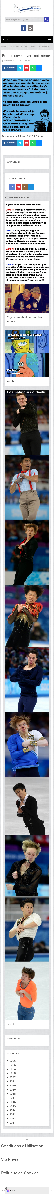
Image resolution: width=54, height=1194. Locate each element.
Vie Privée (10, 1159)
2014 (13, 1110)
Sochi (10, 1024)
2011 (13, 1122)
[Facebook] (12, 187)
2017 (13, 1098)
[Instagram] (25, 187)
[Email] (31, 187)
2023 (13, 1073)
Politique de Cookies (20, 1173)
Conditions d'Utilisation (22, 1146)
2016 (13, 1102)
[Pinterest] (18, 187)
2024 (13, 1069)
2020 (13, 1085)
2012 (13, 1118)
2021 (13, 1081)
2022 (13, 1077)
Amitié (11, 381)
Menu (6, 39)
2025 (13, 1064)
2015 (13, 1106)
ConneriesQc (9, 61)
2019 (13, 1089)
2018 (13, 1093)
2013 (13, 1114)
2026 (13, 1060)
